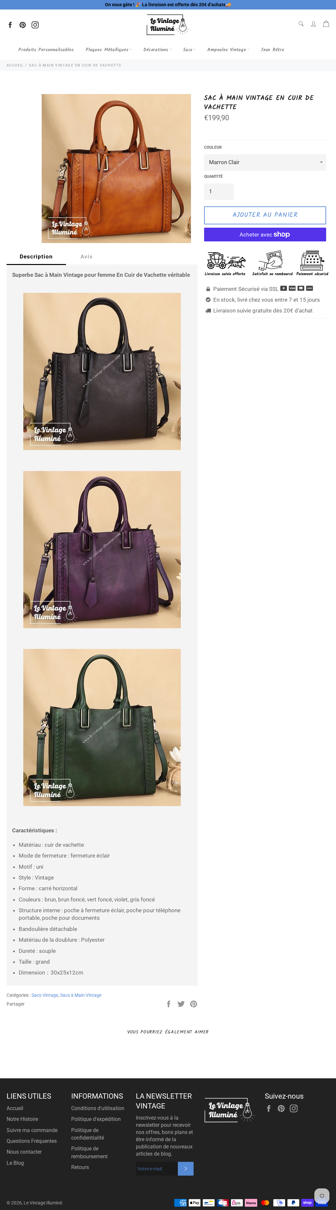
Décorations (155, 49)
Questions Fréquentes (32, 1141)
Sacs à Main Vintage (80, 995)
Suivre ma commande (32, 1130)
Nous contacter (24, 1152)
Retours (80, 1167)
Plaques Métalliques (107, 49)
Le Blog (15, 1163)
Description (36, 256)
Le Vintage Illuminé (43, 1202)
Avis (86, 256)
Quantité (213, 176)
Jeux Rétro (272, 49)
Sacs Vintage (45, 995)
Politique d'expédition (96, 1119)
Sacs (188, 49)
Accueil (15, 1108)
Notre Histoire (22, 1119)
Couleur (213, 147)
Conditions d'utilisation (97, 1108)
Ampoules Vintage (226, 49)
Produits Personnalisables (46, 49)
